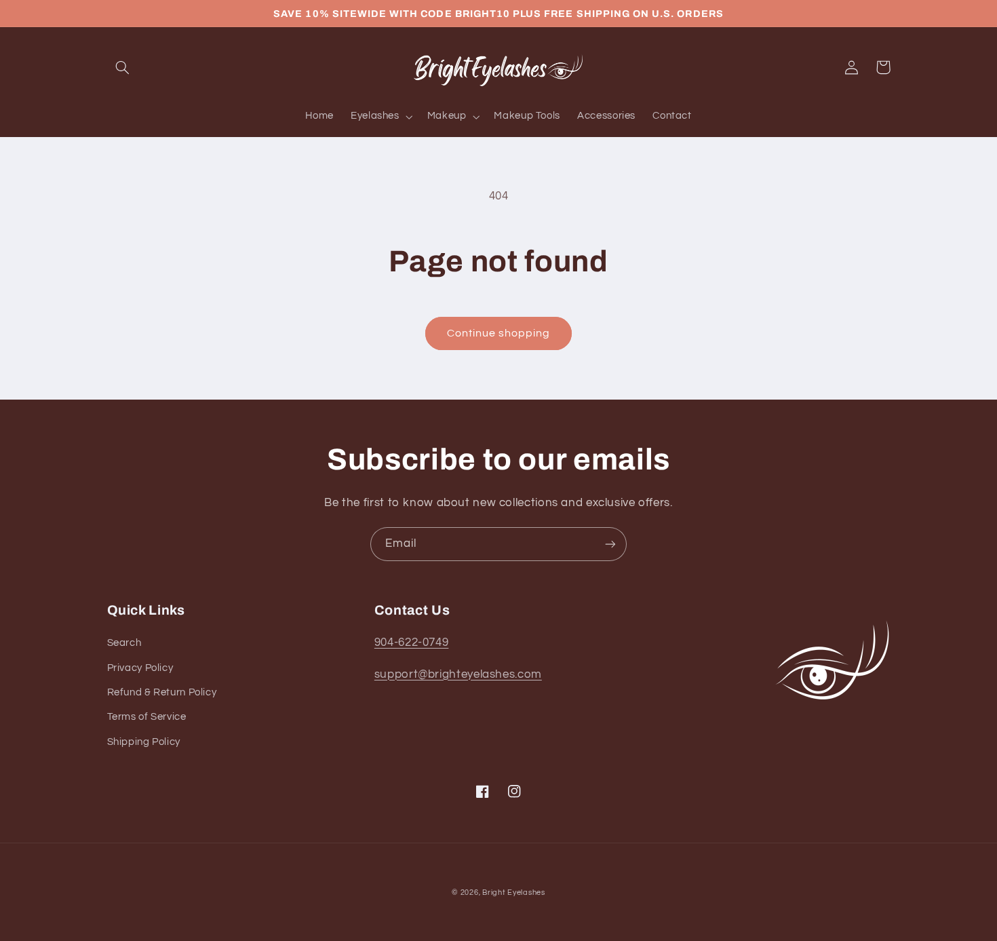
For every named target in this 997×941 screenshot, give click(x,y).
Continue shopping (499, 333)
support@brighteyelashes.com (458, 674)
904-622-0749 (411, 642)
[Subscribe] (610, 543)
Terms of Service (147, 717)
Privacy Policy (140, 668)
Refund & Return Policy (162, 692)
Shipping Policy (143, 742)
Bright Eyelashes (513, 892)
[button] (122, 67)
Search (124, 643)
